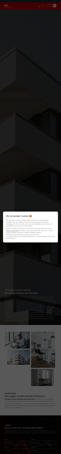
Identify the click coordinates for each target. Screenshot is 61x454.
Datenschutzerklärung (12, 230)
